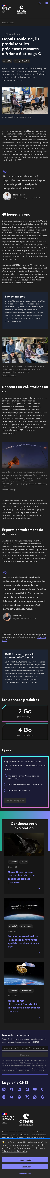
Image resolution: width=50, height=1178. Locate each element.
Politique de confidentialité (14, 1151)
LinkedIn (19, 1089)
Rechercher (39, 3)
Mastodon (19, 1097)
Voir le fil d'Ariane (8, 22)
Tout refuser (25, 1166)
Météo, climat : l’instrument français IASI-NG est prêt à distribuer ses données (24, 1006)
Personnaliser (25, 1173)
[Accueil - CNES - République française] (26, 1119)
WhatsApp (35, 1097)
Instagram (4, 1089)
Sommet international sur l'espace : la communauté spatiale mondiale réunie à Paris (23, 941)
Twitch (43, 1089)
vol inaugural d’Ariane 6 (24, 664)
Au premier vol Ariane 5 (19, 790)
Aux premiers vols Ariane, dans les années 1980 (23, 777)
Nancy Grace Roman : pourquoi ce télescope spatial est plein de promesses (21, 877)
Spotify (43, 1097)
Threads (4, 1097)
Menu (46, 3)
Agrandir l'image (9, 375)
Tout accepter (25, 1159)
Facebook (12, 1089)
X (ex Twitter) (27, 1097)
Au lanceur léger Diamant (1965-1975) (25, 784)
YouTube (35, 1089)
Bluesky (12, 1097)
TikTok (27, 1089)
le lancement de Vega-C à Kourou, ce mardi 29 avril (24, 222)
